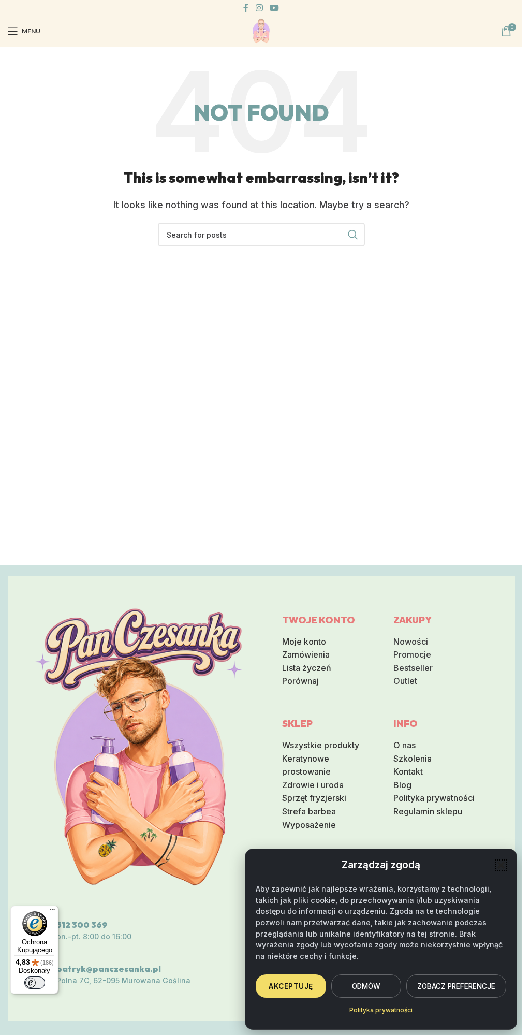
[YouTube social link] (275, 8)
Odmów (366, 986)
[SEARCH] (353, 234)
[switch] (34, 982)
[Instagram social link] (259, 8)
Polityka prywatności (381, 1010)
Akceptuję (291, 986)
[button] (501, 865)
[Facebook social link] (246, 8)
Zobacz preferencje (456, 986)
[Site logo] (261, 30)
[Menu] (52, 912)
